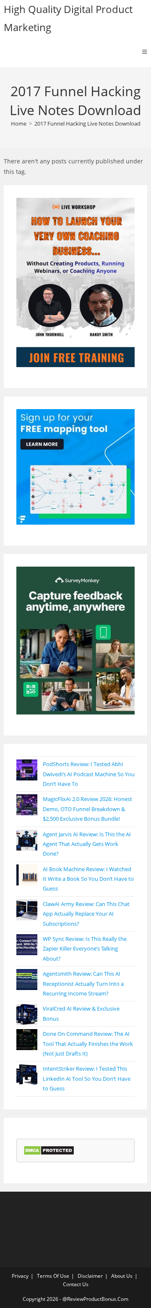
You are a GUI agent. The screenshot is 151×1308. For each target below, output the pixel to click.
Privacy (20, 1275)
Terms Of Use (53, 1275)
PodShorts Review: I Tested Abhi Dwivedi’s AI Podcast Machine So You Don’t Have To (89, 774)
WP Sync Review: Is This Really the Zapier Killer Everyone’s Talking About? (85, 948)
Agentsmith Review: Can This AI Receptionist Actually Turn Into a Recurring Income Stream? (83, 983)
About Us (122, 1275)
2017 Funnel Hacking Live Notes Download (87, 123)
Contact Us (76, 1284)
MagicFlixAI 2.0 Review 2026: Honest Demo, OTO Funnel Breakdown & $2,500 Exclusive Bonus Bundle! (87, 808)
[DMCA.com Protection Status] (48, 1150)
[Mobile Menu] (144, 51)
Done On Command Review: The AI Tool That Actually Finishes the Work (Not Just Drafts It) (88, 1043)
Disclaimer (90, 1275)
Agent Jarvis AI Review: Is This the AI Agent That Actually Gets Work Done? (87, 844)
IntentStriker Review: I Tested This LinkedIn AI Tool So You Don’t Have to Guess (86, 1078)
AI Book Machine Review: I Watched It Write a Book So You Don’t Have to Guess (88, 879)
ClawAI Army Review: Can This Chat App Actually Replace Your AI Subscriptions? (86, 913)
